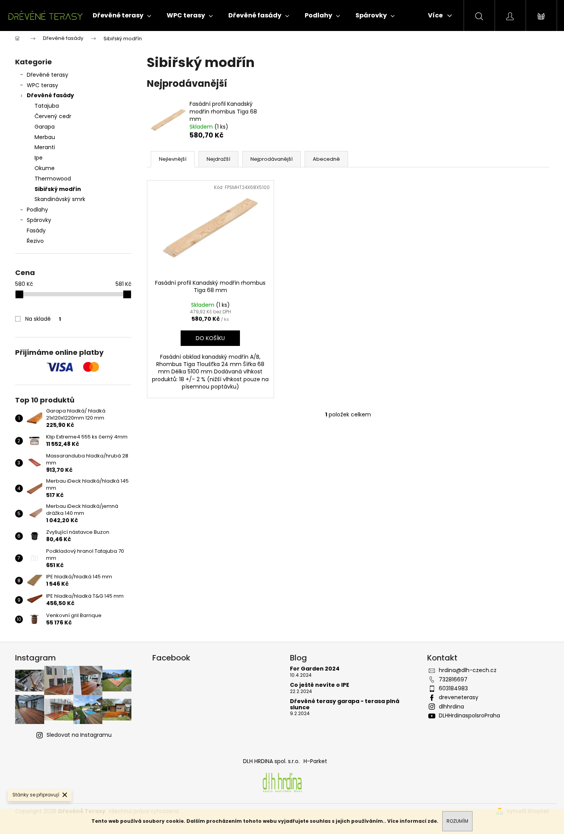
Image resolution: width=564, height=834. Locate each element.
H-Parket (315, 761)
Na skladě (43, 319)
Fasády (36, 230)
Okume (44, 168)
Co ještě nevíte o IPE (319, 685)
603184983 (453, 688)
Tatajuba (46, 106)
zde (432, 821)
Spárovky (39, 220)
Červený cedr (52, 116)
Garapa (44, 127)
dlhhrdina (451, 706)
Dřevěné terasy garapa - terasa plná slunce (344, 704)
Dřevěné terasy (47, 75)
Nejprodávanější (271, 159)
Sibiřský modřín (57, 189)
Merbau (44, 137)
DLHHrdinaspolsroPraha (469, 715)
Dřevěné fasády (50, 95)
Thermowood (52, 178)
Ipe (38, 158)
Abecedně (326, 159)
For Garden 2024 (315, 669)
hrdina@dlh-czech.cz (468, 670)
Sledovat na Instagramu (79, 735)
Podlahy (37, 209)
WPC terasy (42, 85)
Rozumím (457, 821)
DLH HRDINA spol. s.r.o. (271, 761)
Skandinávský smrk (59, 199)
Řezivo (35, 241)
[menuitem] (122, 15)
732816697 (453, 679)
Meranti (44, 147)
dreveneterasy (458, 697)
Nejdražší (218, 159)
